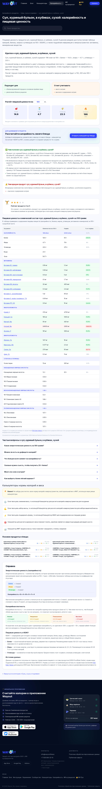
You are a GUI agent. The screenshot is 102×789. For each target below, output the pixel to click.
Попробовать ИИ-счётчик (61, 401)
